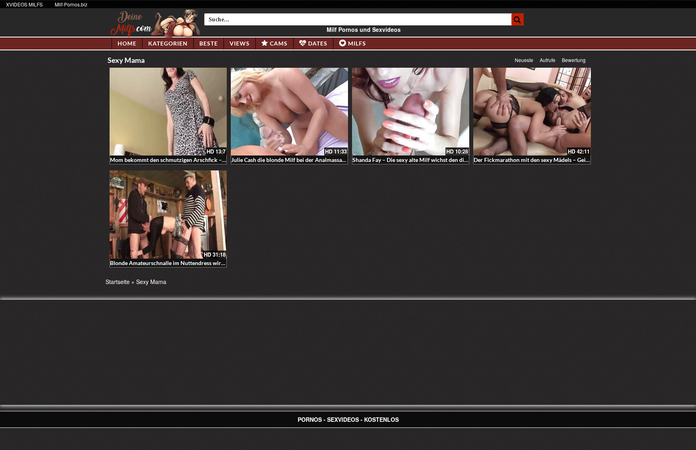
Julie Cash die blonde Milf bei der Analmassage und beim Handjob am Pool (324, 159)
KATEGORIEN (168, 43)
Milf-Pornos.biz (71, 4)
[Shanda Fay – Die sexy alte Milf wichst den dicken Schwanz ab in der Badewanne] (410, 112)
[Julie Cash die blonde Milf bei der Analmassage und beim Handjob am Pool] (289, 112)
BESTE (208, 43)
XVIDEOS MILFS (24, 4)
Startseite (118, 282)
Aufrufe (547, 59)
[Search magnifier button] (518, 19)
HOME (127, 43)
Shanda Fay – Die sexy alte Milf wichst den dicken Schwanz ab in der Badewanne (452, 159)
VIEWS (240, 43)
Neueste (524, 59)
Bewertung (574, 59)
